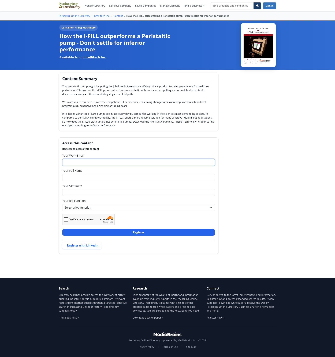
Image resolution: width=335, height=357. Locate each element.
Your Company (72, 186)
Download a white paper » (148, 317)
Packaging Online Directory (74, 15)
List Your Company (120, 5)
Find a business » (69, 317)
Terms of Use (170, 346)
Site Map (191, 346)
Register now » (215, 317)
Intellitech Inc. (102, 15)
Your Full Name (72, 171)
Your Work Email (73, 156)
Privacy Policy (146, 346)
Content (118, 15)
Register (138, 232)
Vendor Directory (95, 5)
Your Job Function (74, 201)
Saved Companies (145, 5)
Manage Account (170, 5)
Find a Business (193, 5)
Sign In (270, 5)
